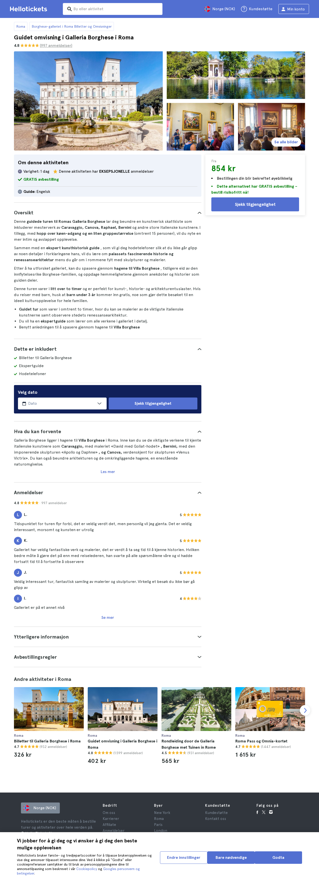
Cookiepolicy (86, 869)
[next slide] (305, 710)
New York (162, 812)
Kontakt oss (215, 818)
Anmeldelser (114, 830)
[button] (107, 213)
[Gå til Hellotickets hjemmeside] (29, 9)
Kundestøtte (216, 812)
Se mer (107, 617)
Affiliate (109, 824)
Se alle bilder (286, 142)
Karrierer (111, 818)
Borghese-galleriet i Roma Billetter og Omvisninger (72, 26)
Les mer (108, 471)
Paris (158, 824)
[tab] (107, 213)
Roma (20, 26)
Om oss (109, 812)
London (160, 830)
